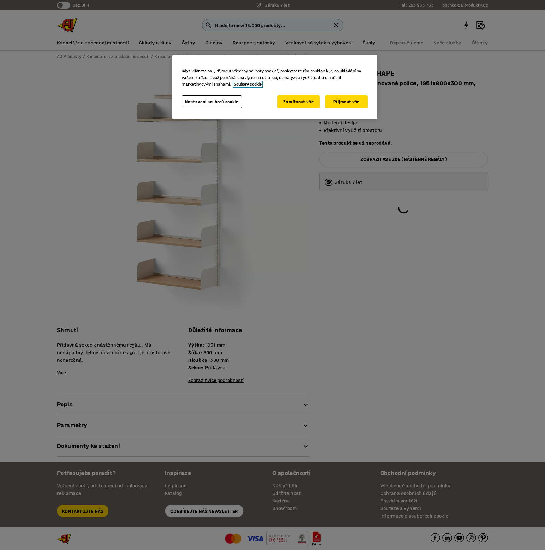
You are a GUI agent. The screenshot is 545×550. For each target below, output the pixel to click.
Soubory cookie (248, 84)
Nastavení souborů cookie (211, 102)
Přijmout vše (346, 102)
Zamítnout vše (298, 102)
